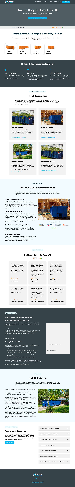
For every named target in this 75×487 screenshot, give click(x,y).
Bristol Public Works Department (17, 337)
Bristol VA (49, 350)
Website (29, 348)
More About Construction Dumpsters (48, 137)
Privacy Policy (34, 482)
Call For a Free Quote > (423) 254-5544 (37, 18)
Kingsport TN (53, 350)
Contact (55, 1)
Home (13, 27)
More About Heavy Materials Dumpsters (48, 170)
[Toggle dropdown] (41, 1)
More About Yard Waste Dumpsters (18, 137)
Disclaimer (37, 482)
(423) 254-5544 (66, 1)
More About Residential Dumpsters (18, 171)
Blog (60, 1)
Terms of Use (41, 482)
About (51, 1)
